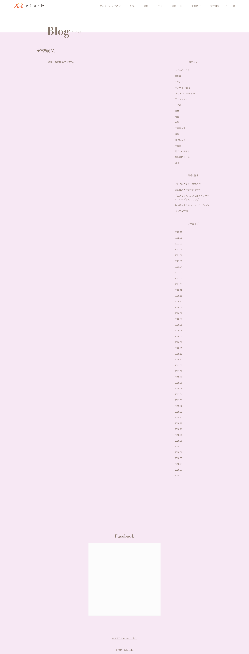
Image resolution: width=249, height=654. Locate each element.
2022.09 (178, 238)
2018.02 (178, 475)
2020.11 (178, 296)
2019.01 (178, 412)
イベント (179, 81)
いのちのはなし (182, 70)
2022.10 (178, 232)
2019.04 (178, 394)
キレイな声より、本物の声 (188, 184)
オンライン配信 (182, 87)
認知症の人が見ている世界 (188, 190)
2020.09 (178, 307)
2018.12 (178, 417)
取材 (177, 110)
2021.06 (178, 255)
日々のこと (180, 139)
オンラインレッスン (110, 6)
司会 (160, 6)
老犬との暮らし (182, 151)
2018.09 (178, 435)
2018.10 (178, 429)
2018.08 (178, 441)
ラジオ (178, 105)
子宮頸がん (180, 128)
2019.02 (178, 406)
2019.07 (178, 377)
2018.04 (178, 464)
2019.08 (178, 371)
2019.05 (178, 388)
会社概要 (214, 6)
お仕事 (178, 76)
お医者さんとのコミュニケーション (192, 205)
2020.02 (178, 342)
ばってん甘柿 (181, 211)
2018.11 (178, 423)
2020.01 (178, 348)
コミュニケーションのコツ (188, 93)
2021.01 (178, 284)
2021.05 (178, 261)
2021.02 (178, 278)
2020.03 (178, 336)
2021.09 (178, 249)
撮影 (177, 134)
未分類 (178, 145)
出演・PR (177, 6)
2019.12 (178, 354)
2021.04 (178, 267)
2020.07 (178, 319)
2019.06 (178, 383)
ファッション (181, 99)
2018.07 (178, 446)
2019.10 (178, 359)
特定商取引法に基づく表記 (124, 638)
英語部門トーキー (183, 157)
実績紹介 (196, 6)
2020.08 (178, 313)
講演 (146, 6)
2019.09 (178, 365)
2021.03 (178, 272)
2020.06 (178, 325)
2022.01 (178, 243)
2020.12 (178, 290)
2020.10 (178, 301)
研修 (132, 6)
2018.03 (178, 470)
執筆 (177, 122)
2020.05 (178, 330)
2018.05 (178, 458)
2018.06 (178, 452)
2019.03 (178, 400)
